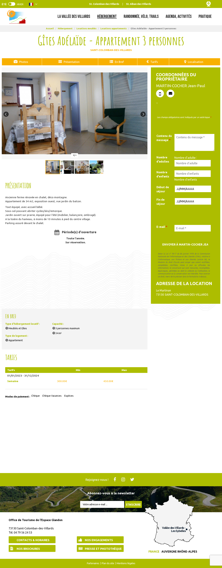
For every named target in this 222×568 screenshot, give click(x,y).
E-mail (161, 226)
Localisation (195, 61)
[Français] (33, 4)
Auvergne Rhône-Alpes (179, 551)
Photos (23, 61)
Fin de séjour (160, 201)
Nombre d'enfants (162, 174)
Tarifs (154, 61)
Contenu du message (164, 138)
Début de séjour (162, 189)
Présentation (72, 61)
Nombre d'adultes (162, 159)
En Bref (119, 61)
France (153, 551)
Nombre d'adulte (184, 157)
